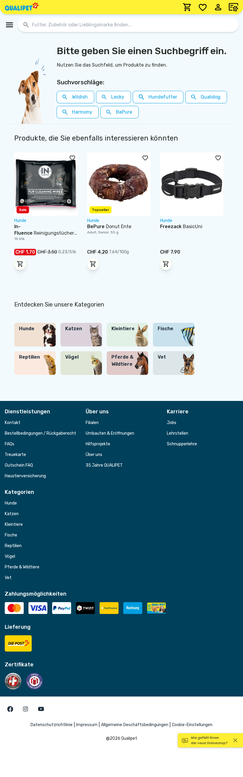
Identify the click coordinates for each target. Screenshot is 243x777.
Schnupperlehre (182, 443)
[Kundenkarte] (233, 7)
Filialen (92, 422)
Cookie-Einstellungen (192, 724)
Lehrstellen (177, 433)
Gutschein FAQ (19, 465)
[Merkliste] (202, 7)
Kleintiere (14, 524)
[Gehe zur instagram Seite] (25, 709)
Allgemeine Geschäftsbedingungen (134, 724)
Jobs (171, 422)
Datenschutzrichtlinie (52, 724)
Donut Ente (109, 226)
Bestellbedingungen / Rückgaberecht (40, 433)
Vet (8, 577)
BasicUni (181, 226)
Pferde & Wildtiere (22, 567)
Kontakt (12, 422)
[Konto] (218, 7)
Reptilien (13, 545)
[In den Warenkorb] (20, 264)
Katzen (12, 513)
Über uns (94, 454)
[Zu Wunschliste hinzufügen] (72, 158)
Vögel (10, 556)
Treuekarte (15, 454)
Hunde (11, 503)
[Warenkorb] (187, 7)
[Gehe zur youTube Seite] (41, 709)
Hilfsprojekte (98, 443)
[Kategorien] (9, 25)
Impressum (86, 724)
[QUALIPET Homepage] (22, 7)
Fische (11, 535)
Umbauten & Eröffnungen (110, 433)
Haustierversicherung (25, 475)
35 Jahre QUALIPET (104, 465)
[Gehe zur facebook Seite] (10, 709)
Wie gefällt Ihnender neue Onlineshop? (209, 740)
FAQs (9, 443)
